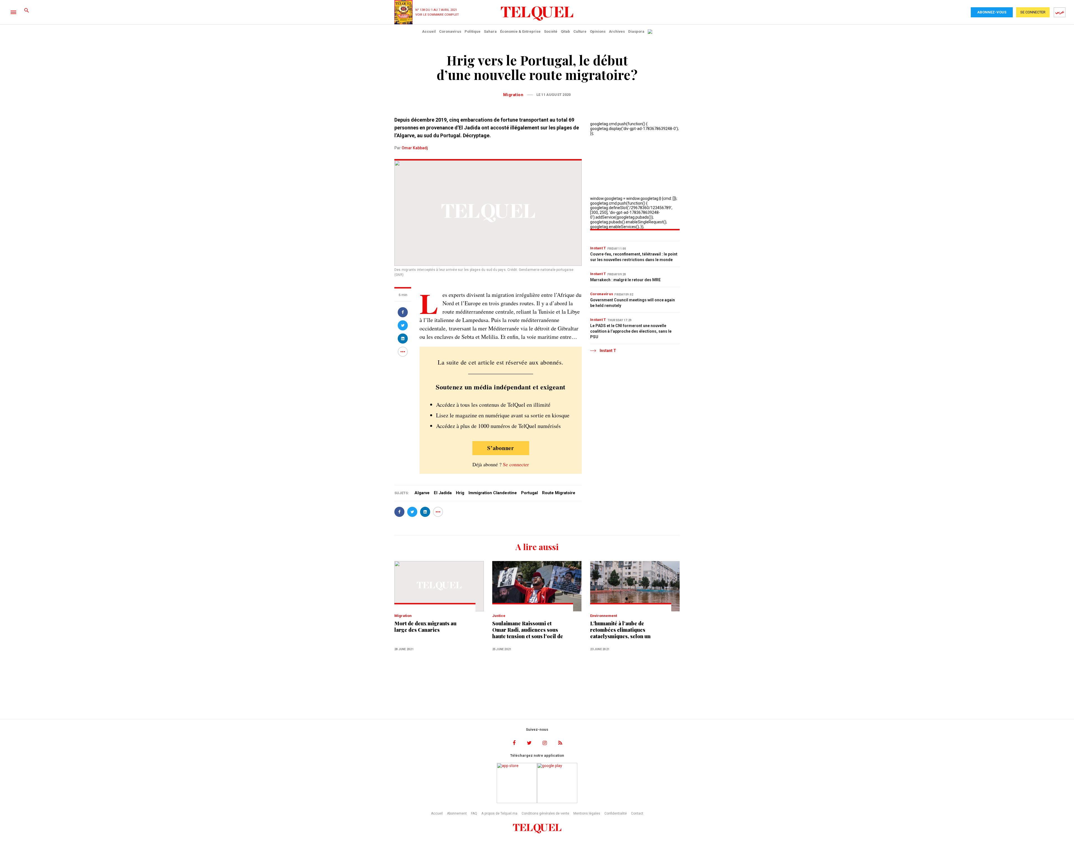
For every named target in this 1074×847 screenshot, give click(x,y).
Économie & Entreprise (520, 31)
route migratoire (558, 492)
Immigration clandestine (492, 492)
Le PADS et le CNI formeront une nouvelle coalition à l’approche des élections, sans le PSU (631, 331)
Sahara (490, 31)
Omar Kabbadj (415, 148)
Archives (617, 31)
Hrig (460, 492)
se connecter (1032, 12)
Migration (513, 94)
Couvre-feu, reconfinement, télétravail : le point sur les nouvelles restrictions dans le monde (633, 257)
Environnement (603, 616)
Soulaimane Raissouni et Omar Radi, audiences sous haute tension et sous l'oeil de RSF (527, 630)
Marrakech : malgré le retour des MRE (625, 280)
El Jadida (443, 492)
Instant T (598, 248)
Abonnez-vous (991, 12)
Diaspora (636, 31)
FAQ (474, 813)
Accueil (429, 31)
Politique (473, 31)
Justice (498, 616)
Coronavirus (450, 31)
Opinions (598, 31)
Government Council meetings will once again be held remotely (632, 303)
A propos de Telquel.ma (499, 813)
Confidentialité (615, 813)
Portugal (529, 492)
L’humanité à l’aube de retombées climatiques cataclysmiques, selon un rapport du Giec (620, 630)
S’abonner (500, 448)
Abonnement (457, 813)
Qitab (565, 31)
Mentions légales (586, 813)
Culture (580, 31)
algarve (422, 492)
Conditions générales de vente (545, 813)
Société (550, 31)
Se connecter (516, 464)
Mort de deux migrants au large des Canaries (425, 626)
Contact (637, 813)
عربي (1059, 12)
